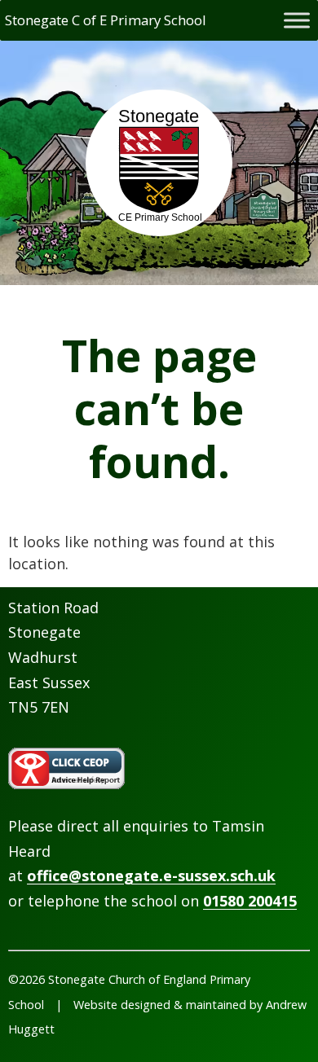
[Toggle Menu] (297, 20)
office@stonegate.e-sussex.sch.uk (151, 875)
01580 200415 (250, 901)
